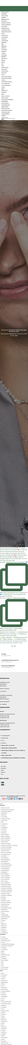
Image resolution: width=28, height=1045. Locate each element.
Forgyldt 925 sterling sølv (8, 944)
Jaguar (3, 80)
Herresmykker (5, 28)
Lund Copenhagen (6, 85)
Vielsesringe (4, 40)
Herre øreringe (5, 879)
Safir (2, 1025)
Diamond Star (4, 67)
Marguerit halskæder (6, 890)
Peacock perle (5, 1010)
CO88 (2, 65)
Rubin (3, 1023)
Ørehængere (4, 906)
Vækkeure (4, 55)
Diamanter (4, 987)
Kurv (2, 774)
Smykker (4, 14)
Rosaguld (3, 958)
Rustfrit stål (4, 969)
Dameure (3, 47)
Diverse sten (4, 989)
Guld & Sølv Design (6, 76)
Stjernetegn (4, 37)
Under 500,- (4, 820)
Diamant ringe (5, 850)
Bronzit (3, 984)
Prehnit (3, 1018)
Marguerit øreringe (6, 891)
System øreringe (5, 818)
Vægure (3, 53)
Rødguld (3, 956)
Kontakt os (3, 743)
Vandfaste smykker (6, 811)
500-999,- (3, 815)
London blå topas (6, 1003)
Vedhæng (3, 39)
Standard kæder (5, 30)
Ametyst (3, 977)
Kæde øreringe (5, 904)
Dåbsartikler (4, 841)
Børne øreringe (5, 840)
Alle (2, 822)
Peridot (3, 1012)
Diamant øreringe (6, 849)
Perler (3, 953)
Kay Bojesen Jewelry (6, 81)
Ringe (2, 33)
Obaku (3, 89)
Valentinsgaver (5, 870)
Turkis (3, 1039)
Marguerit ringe (5, 893)
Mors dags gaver (5, 112)
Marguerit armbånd (6, 888)
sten (2, 963)
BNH (2, 64)
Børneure (3, 46)
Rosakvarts (4, 1021)
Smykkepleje (4, 35)
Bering (3, 60)
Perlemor (3, 1014)
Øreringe (3, 42)
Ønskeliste (6, 6)
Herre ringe (4, 881)
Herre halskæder (5, 877)
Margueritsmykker (6, 31)
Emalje (3, 942)
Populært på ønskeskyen (7, 809)
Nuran (3, 87)
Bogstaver (4, 21)
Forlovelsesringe (6, 24)
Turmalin (3, 1041)
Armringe (3, 831)
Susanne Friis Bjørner (7, 99)
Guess (2, 74)
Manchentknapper (6, 884)
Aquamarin (4, 980)
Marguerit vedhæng (6, 895)
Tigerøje (3, 1034)
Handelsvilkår (4, 738)
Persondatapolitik (5, 735)
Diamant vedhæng (6, 852)
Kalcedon (3, 994)
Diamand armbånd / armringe (9, 845)
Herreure (3, 51)
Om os (2, 740)
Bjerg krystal (4, 982)
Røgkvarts (4, 1019)
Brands (3, 56)
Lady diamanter (5, 83)
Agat (2, 973)
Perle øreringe (5, 911)
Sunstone (3, 1032)
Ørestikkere (4, 909)
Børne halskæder (5, 838)
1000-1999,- (4, 813)
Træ (2, 965)
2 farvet (3, 937)
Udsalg (3, 115)
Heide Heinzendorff (6, 78)
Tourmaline (4, 1037)
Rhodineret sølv (5, 954)
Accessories (5, 114)
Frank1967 (4, 72)
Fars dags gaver (5, 108)
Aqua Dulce (4, 58)
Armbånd (3, 17)
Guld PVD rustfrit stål (7, 946)
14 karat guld (4, 967)
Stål (2, 962)
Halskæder (4, 26)
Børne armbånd (5, 836)
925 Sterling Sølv (5, 940)
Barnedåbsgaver (5, 105)
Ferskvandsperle (5, 991)
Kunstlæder (4, 949)
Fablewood (4, 69)
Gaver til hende (5, 808)
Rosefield (3, 92)
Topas (3, 1035)
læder (2, 951)
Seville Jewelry (5, 96)
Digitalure (4, 49)
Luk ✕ (1, 803)
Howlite (3, 993)
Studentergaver (5, 868)
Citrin (2, 985)
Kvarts (3, 998)
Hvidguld (3, 947)
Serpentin (3, 1027)
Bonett (3, 62)
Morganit (3, 1007)
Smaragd (3, 1028)
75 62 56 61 (6, 688)
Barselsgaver (4, 106)
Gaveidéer (4, 101)
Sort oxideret (4, 960)
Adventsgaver (5, 103)
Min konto (6, 8)
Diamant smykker (5, 22)
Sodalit (3, 1030)
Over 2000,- (4, 816)
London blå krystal (6, 1001)
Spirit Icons (4, 97)
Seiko (2, 94)
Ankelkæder (4, 15)
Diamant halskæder (6, 847)
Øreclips (3, 899)
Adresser (3, 772)
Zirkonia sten (4, 1043)
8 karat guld (4, 938)
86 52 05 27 (6, 701)
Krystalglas (4, 996)
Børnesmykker (5, 19)
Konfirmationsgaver (6, 110)
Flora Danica (4, 71)
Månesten (3, 1005)
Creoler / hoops (5, 900)
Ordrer (2, 770)
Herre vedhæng (5, 882)
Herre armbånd (5, 875)
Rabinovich (4, 90)
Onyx (2, 1009)
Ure (2, 44)
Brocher (3, 825)
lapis (2, 1000)
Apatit (3, 978)
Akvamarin (4, 975)
